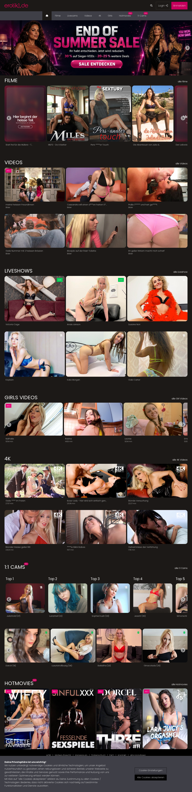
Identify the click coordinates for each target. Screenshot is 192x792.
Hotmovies (125, 15)
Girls (110, 15)
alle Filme (183, 81)
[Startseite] (47, 15)
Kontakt (122, 755)
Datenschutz (98, 755)
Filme (58, 15)
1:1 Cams (142, 15)
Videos (88, 15)
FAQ (111, 755)
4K (100, 15)
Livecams (72, 15)
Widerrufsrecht (63, 755)
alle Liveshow (180, 272)
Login (161, 5)
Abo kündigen (138, 755)
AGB (48, 755)
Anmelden (179, 5)
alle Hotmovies (179, 684)
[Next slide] (187, 48)
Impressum (81, 755)
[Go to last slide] (9, 118)
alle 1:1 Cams (181, 568)
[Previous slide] (4, 48)
